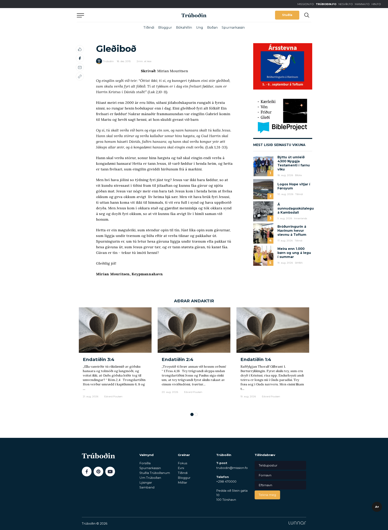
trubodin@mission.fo (232, 468)
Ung (199, 27)
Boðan (212, 27)
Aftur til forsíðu (114, 15)
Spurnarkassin (233, 27)
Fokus (182, 463)
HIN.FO (376, 4)
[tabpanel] (115, 357)
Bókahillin (184, 27)
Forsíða (145, 463)
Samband (146, 487)
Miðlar (182, 482)
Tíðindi (148, 27)
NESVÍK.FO (345, 4)
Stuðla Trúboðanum (154, 473)
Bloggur (165, 27)
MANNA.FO (362, 4)
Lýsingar (145, 482)
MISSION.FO (305, 4)
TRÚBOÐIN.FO (326, 4)
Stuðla (287, 15)
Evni (181, 468)
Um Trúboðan (150, 478)
